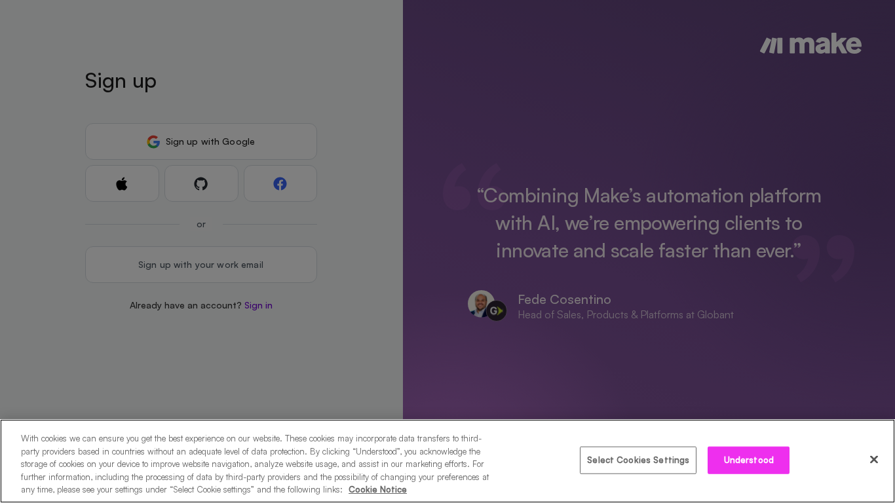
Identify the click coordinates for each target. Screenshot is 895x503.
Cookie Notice (378, 489)
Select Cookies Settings (638, 460)
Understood (749, 460)
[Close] (874, 459)
